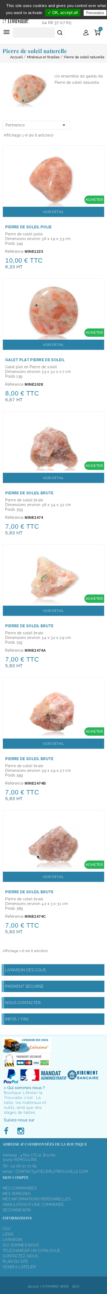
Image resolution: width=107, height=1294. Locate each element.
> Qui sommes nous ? (24, 1087)
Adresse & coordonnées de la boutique (45, 1144)
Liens (8, 1234)
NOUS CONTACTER (23, 1003)
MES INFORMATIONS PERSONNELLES (36, 1199)
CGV (7, 1229)
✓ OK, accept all (63, 12)
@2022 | (35, 1286)
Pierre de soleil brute (29, 493)
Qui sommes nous (21, 1245)
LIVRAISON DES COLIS (25, 970)
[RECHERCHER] (60, 32)
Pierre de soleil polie (28, 227)
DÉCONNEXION (17, 1210)
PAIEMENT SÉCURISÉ (24, 986)
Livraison (12, 1240)
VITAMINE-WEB (55, 1286)
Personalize (95, 13)
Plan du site (15, 1261)
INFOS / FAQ (17, 1019)
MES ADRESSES (17, 1194)
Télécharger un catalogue (31, 1250)
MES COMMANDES (19, 1188)
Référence (14, 251)
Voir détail (53, 212)
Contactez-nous (20, 1256)
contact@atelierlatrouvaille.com (52, 1171)
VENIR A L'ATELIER (19, 1267)
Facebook (7, 1131)
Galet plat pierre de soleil (35, 360)
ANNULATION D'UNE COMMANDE (33, 1204)
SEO (75, 1286)
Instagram (20, 1131)
